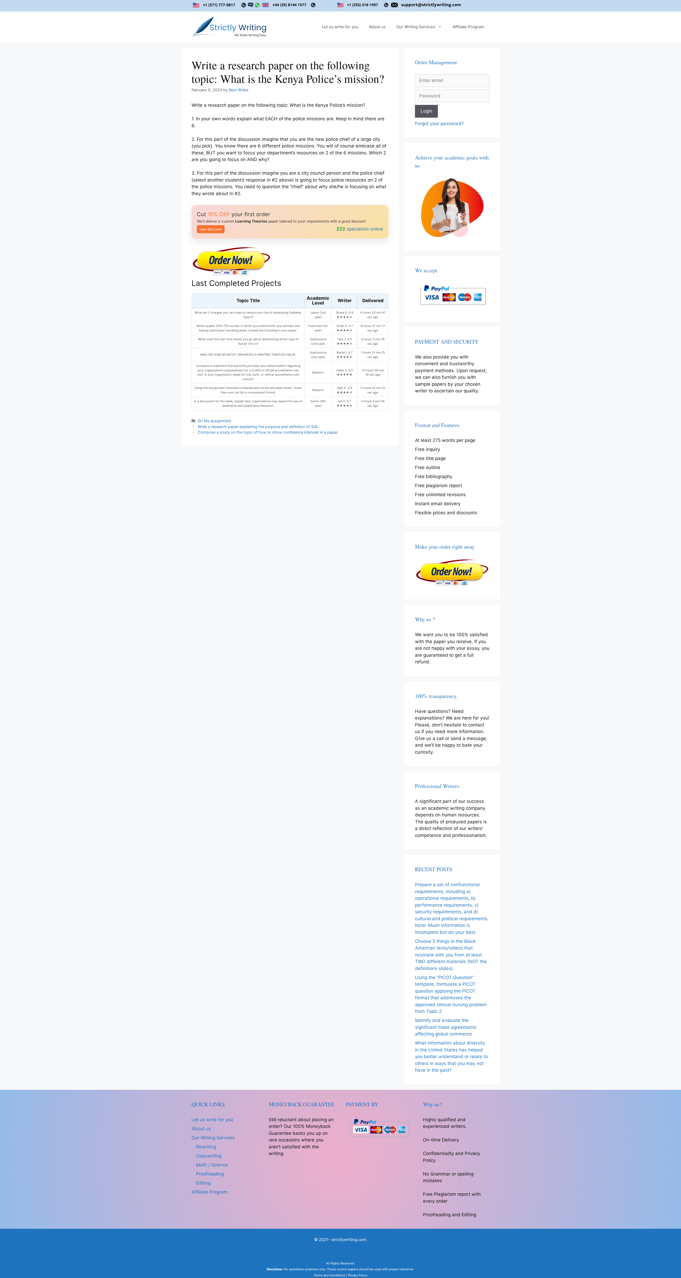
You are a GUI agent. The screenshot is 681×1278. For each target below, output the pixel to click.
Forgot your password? (439, 123)
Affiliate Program (468, 26)
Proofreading (210, 1174)
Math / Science (212, 1165)
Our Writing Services (415, 26)
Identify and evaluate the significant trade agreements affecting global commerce (445, 1027)
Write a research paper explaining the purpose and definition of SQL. (258, 426)
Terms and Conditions (329, 1275)
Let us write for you (340, 26)
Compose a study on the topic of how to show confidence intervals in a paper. (268, 432)
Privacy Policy (357, 1275)
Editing (203, 1183)
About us (377, 26)
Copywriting (208, 1155)
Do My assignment (214, 420)
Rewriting (206, 1146)
